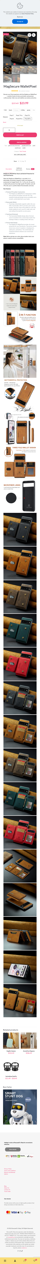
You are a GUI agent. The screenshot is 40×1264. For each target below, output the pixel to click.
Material (5, 117)
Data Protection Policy (28, 13)
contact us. (24, 1248)
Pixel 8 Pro (19, 118)
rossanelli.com (11, 1237)
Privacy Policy (8, 1169)
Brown (16, 110)
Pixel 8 (12, 118)
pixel (34, 145)
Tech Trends (23, 151)
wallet (24, 147)
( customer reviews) (24, 91)
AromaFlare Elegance (29, 1051)
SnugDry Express (11, 1051)
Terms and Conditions (10, 1170)
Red (34, 110)
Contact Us (7, 1189)
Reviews (29, 169)
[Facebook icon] (18, 1251)
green (28, 110)
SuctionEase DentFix (11, 1076)
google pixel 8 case (26, 145)
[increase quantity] (13, 130)
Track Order (7, 1191)
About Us (6, 1188)
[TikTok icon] (22, 1251)
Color (5, 110)
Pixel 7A (27, 115)
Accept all (20, 21)
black (10, 110)
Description (9, 169)
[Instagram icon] (20, 1251)
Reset (4, 122)
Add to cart (20, 135)
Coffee (23, 110)
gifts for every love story (14, 145)
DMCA (6, 1174)
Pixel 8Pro (28, 118)
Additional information (19, 169)
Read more (20, 17)
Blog (5, 1186)
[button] (34, 35)
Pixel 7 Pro (19, 115)
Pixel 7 (12, 115)
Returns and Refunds (9, 1172)
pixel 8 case (18, 147)
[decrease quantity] (5, 130)
